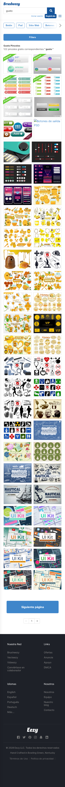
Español (11, 697)
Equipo (48, 697)
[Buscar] (51, 10)
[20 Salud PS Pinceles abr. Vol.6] (47, 366)
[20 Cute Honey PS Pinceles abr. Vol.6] (17, 238)
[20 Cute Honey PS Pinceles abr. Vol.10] (47, 281)
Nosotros (49, 692)
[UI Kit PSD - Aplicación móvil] (17, 516)
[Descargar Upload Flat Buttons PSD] (47, 85)
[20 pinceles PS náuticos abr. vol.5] (47, 494)
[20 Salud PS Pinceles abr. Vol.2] (17, 409)
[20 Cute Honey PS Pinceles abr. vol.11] (17, 302)
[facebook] (18, 737)
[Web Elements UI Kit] (17, 174)
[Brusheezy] (11, 4)
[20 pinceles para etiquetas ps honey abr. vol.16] (47, 345)
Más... (10, 712)
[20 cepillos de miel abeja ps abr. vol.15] (17, 451)
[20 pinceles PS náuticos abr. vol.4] (17, 494)
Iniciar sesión (37, 16)
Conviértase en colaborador (15, 669)
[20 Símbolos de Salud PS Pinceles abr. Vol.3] (17, 430)
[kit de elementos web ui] (47, 151)
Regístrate (50, 16)
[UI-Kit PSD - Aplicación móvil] (17, 537)
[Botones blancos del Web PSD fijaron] (17, 107)
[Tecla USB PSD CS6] (16, 151)
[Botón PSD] (48, 107)
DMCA (47, 667)
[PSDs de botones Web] (17, 129)
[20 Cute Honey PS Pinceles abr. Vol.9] (17, 281)
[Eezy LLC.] (32, 730)
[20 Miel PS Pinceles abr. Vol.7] (47, 195)
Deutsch (12, 707)
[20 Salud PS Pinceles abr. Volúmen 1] (47, 259)
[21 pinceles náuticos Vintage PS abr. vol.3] (47, 473)
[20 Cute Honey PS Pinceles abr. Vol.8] (17, 217)
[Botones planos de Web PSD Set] (17, 85)
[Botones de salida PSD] (48, 129)
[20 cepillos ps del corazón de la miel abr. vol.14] (17, 345)
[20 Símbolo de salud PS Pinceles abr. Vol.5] (47, 387)
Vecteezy (12, 657)
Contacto (49, 709)
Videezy (12, 662)
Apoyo (47, 662)
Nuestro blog (48, 703)
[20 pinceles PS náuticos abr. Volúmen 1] (47, 430)
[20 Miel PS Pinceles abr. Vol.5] (47, 217)
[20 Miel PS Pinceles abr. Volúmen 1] (47, 409)
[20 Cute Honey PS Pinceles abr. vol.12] (17, 323)
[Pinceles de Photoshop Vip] (47, 323)
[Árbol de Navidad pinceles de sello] (47, 451)
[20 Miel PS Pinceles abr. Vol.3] (17, 259)
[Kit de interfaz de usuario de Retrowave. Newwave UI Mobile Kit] (47, 174)
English (11, 692)
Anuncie (48, 657)
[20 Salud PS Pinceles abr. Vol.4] (17, 387)
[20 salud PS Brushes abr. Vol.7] (17, 366)
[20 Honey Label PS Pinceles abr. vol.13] (47, 302)
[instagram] (35, 737)
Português (13, 702)
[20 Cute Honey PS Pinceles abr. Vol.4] (47, 238)
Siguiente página (32, 607)
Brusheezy (13, 652)
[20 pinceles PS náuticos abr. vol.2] (17, 473)
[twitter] (24, 737)
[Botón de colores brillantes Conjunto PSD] (47, 64)
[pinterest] (29, 737)
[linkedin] (46, 737)
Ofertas (48, 652)
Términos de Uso (19, 758)
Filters (32, 37)
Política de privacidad (42, 758)
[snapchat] (41, 737)
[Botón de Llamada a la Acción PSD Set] (17, 64)
